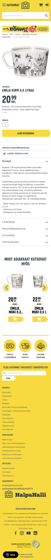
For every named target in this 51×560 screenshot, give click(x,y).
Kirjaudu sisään (8, 468)
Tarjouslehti (7, 396)
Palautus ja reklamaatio (12, 454)
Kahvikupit (6, 37)
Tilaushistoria (7, 475)
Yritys (4, 399)
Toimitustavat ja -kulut (11, 450)
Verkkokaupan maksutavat (13, 447)
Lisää (4, 112)
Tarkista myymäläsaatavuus (15, 147)
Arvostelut (8, 235)
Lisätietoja (8, 221)
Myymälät (6, 392)
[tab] (25, 161)
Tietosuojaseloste (26, 557)
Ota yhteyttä (7, 418)
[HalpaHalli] (25, 5)
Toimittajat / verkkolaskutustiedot (16, 411)
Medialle (5, 403)
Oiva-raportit (7, 429)
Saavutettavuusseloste (11, 458)
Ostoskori (6, 472)
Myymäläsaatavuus (14, 228)
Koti (11, 34)
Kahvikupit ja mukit (29, 34)
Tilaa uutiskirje (8, 422)
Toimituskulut (10, 242)
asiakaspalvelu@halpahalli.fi (17, 488)
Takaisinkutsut (8, 425)
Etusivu (5, 34)
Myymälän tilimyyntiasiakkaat (14, 407)
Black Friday (7, 439)
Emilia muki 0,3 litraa (15, 312)
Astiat (17, 34)
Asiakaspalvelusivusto (12, 485)
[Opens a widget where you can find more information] (10, 555)
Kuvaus (6, 161)
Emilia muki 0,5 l (39, 310)
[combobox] (25, 15)
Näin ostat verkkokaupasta (13, 443)
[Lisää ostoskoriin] (15, 319)
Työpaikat (6, 414)
